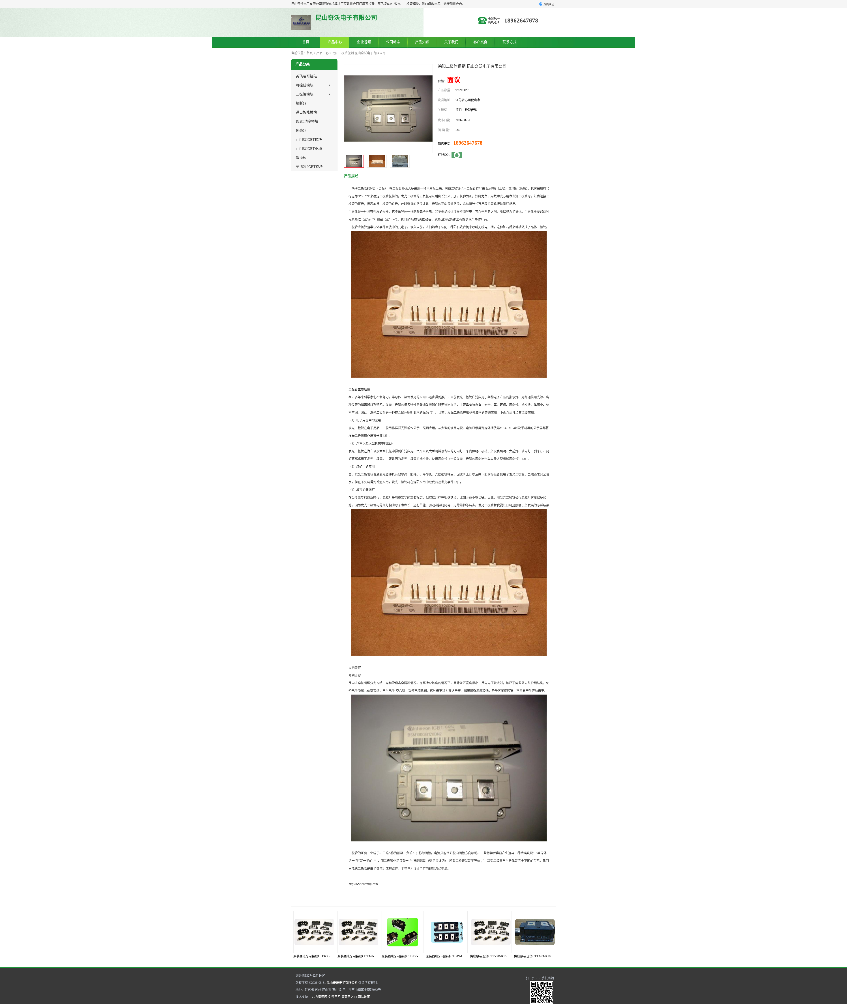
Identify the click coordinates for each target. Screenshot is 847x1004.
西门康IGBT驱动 (309, 148)
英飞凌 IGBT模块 (309, 167)
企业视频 (364, 42)
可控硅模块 (304, 85)
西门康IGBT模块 (309, 139)
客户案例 (480, 42)
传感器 (301, 130)
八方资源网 (319, 996)
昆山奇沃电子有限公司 (342, 982)
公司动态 (393, 42)
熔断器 (301, 103)
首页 (305, 42)
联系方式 (509, 42)
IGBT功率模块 (307, 121)
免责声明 (334, 996)
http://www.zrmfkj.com (363, 884)
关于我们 (451, 42)
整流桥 (301, 157)
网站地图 (364, 996)
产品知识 (422, 42)
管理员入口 (349, 996)
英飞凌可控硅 (306, 76)
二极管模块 (304, 94)
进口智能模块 (306, 112)
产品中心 (335, 42)
